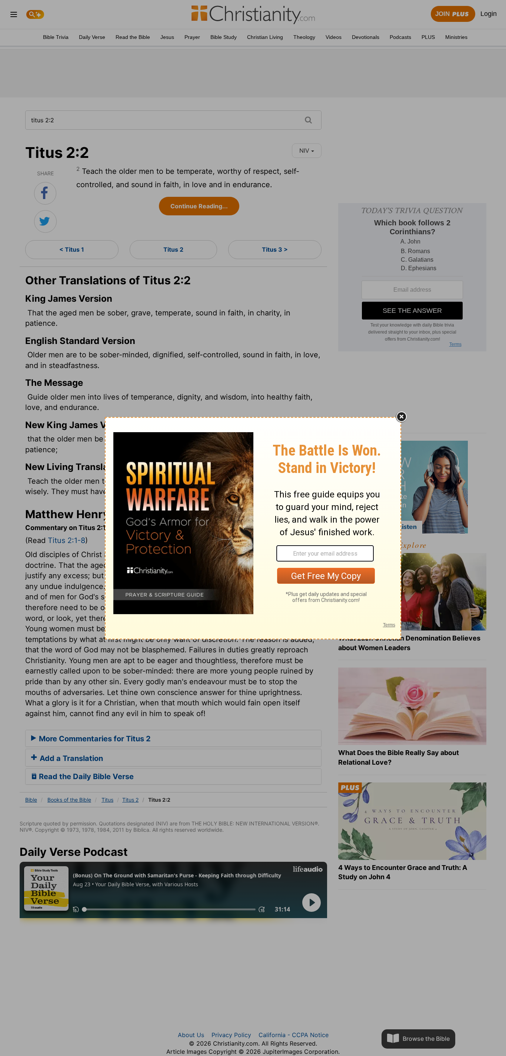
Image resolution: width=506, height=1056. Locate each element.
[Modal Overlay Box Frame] (253, 528)
